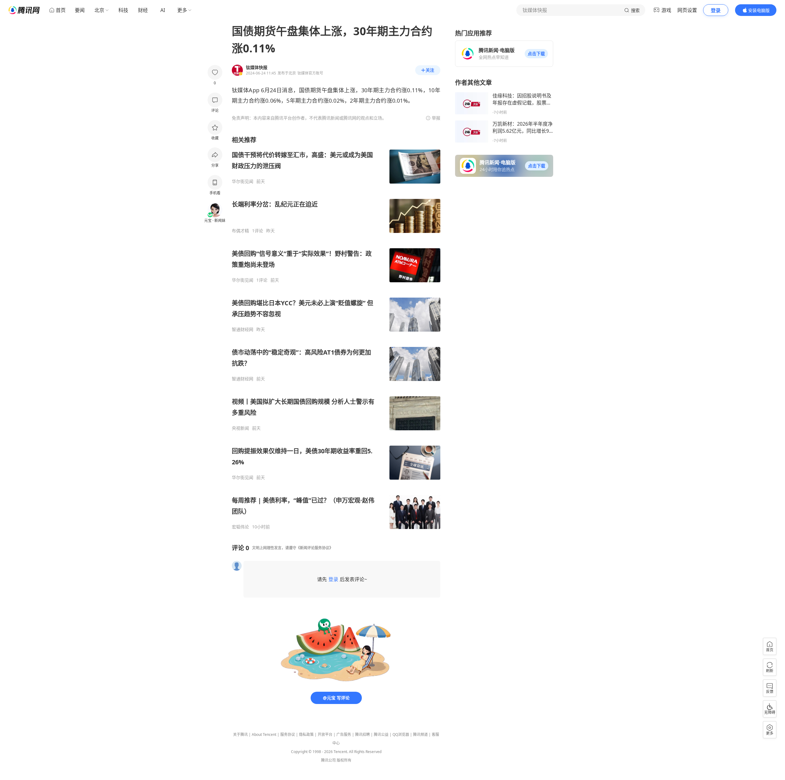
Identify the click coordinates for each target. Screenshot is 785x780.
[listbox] (336, 332)
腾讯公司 (328, 760)
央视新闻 (240, 428)
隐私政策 (306, 734)
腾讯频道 (420, 734)
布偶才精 (240, 231)
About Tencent (264, 734)
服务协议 (287, 734)
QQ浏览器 (400, 734)
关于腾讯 (240, 734)
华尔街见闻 (242, 181)
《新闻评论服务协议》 (314, 547)
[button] (536, 53)
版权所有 (344, 760)
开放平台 (325, 734)
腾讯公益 (381, 734)
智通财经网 (242, 329)
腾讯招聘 (362, 734)
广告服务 (343, 734)
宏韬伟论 (240, 527)
